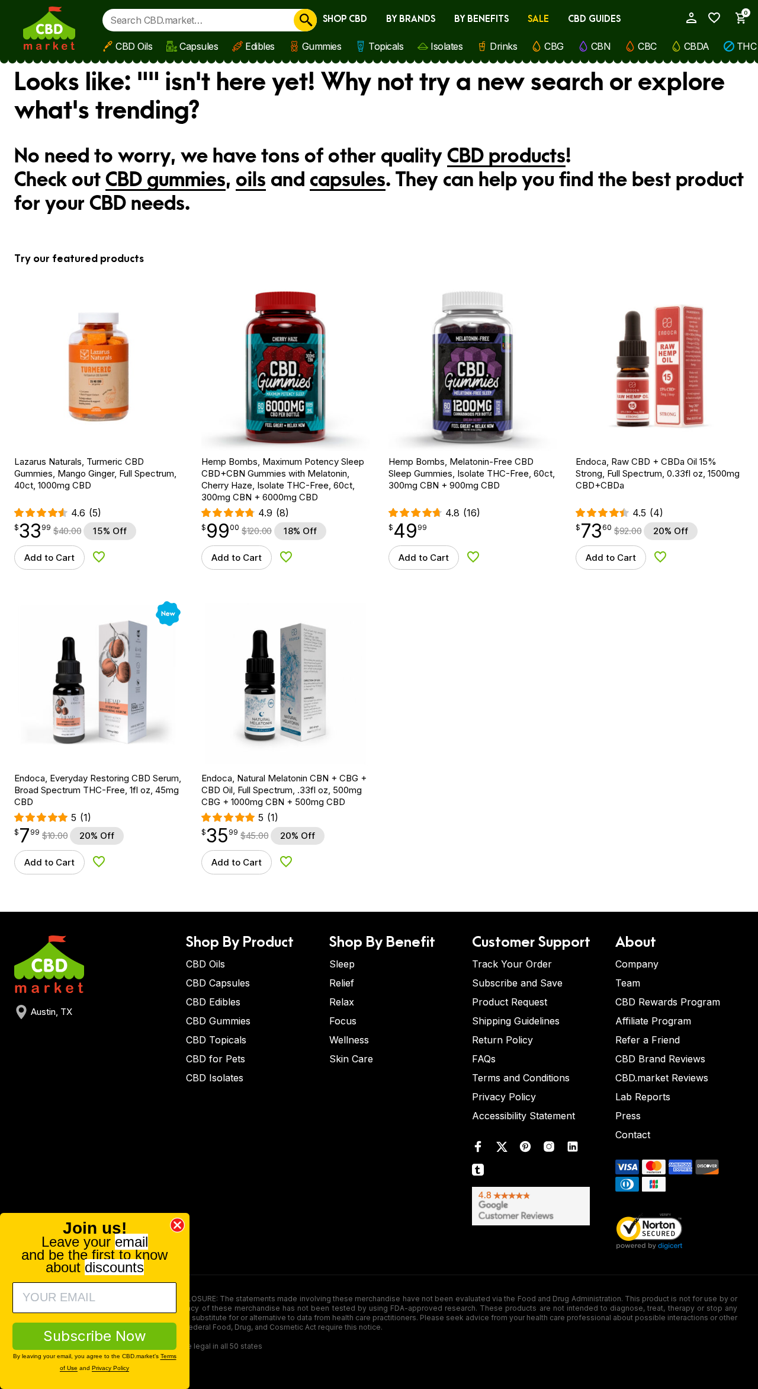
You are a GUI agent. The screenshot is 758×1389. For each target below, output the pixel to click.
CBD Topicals (216, 1040)
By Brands (410, 19)
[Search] (305, 20)
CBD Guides (594, 19)
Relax (341, 1002)
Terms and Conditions (521, 1078)
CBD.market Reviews (661, 1078)
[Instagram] (549, 1149)
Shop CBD (345, 19)
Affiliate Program (653, 1021)
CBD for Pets (215, 1059)
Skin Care (351, 1059)
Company (637, 964)
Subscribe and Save (517, 983)
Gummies (322, 46)
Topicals (385, 46)
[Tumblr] (478, 1172)
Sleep (342, 964)
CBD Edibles (213, 1002)
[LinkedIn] (573, 1149)
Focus (342, 1021)
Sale (538, 19)
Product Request (509, 1002)
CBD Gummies (218, 1021)
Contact (632, 1135)
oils (251, 180)
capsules (348, 180)
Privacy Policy (504, 1097)
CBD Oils (133, 46)
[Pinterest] (525, 1149)
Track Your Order (512, 964)
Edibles (260, 46)
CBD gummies (165, 180)
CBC (647, 46)
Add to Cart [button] (49, 557)
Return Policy (502, 1040)
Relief (341, 983)
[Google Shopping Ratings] (536, 1206)
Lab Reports (642, 1097)
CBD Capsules (218, 983)
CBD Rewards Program (667, 1002)
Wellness (349, 1040)
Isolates (446, 46)
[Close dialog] (177, 1225)
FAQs (484, 1059)
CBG (554, 46)
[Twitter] (502, 1149)
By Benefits (481, 19)
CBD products (506, 156)
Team (627, 983)
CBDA (696, 46)
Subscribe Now (94, 1336)
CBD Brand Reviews (660, 1059)
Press (628, 1116)
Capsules (198, 46)
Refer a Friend (647, 1040)
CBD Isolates (214, 1078)
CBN (601, 46)
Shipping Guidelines (516, 1021)
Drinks (503, 46)
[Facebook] (478, 1149)
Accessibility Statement (523, 1116)
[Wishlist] (711, 17)
